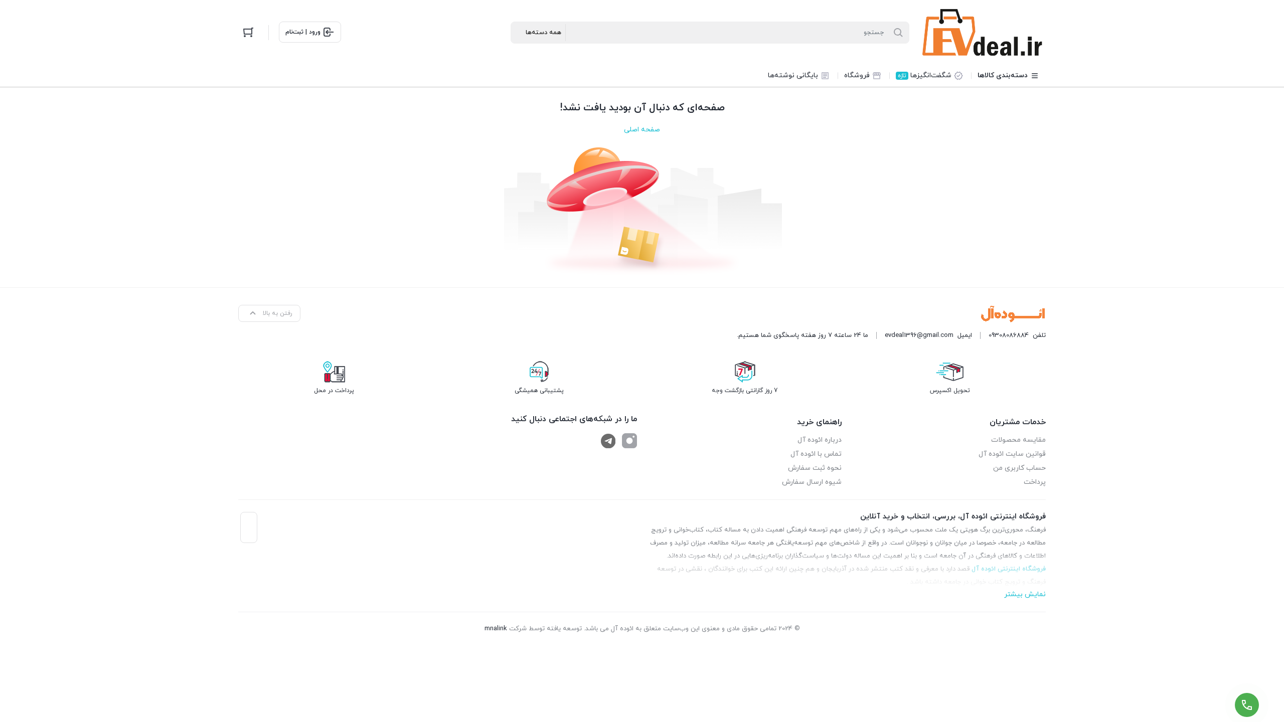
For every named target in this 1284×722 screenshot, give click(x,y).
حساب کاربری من (1019, 468)
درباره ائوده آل (819, 440)
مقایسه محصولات (1018, 440)
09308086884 (1009, 335)
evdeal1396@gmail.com (919, 335)
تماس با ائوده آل (816, 454)
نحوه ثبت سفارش (815, 468)
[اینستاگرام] (629, 440)
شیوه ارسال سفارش (812, 482)
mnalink (496, 628)
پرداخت (1035, 482)
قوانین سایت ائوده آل (1012, 454)
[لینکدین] (608, 440)
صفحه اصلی (642, 129)
